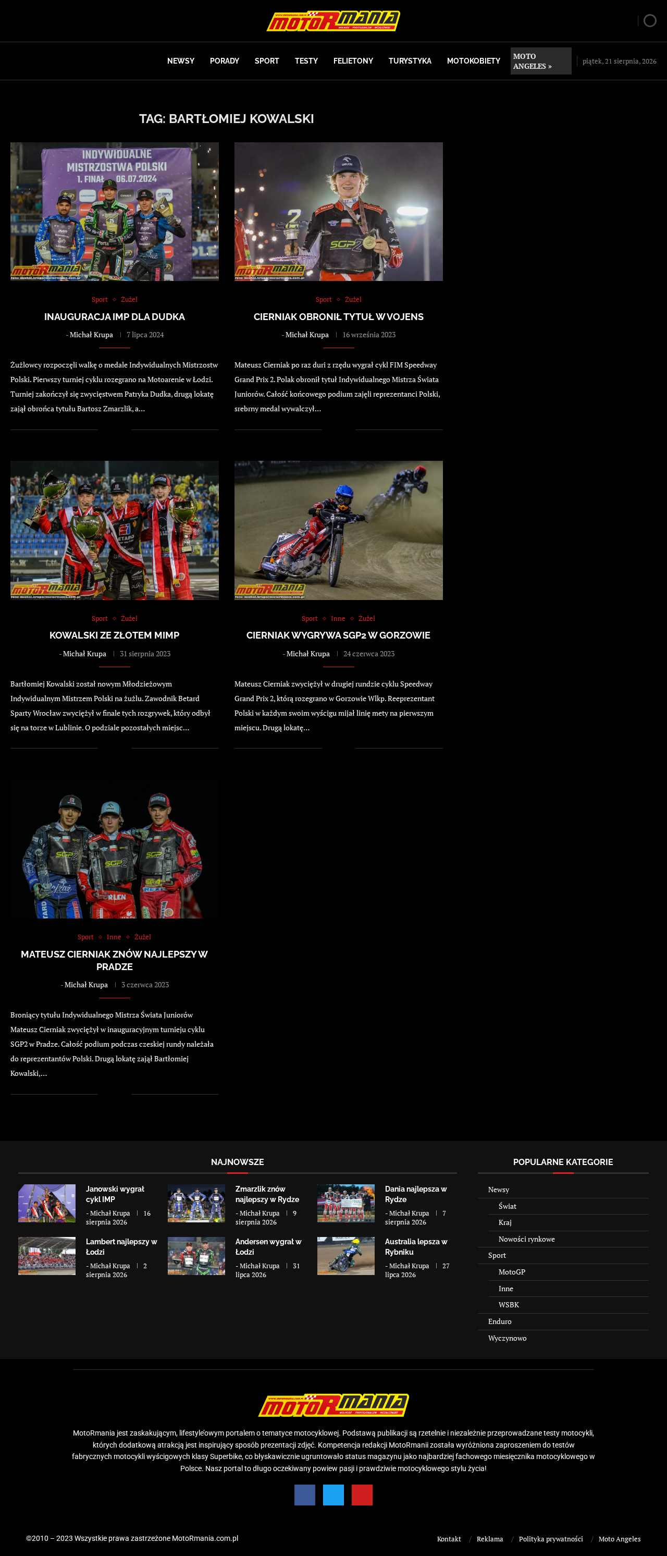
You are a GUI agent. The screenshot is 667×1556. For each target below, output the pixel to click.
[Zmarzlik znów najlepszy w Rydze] (196, 1203)
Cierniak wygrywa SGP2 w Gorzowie (338, 635)
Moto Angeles (620, 1538)
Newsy (180, 61)
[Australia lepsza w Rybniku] (346, 1256)
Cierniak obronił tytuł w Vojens (339, 316)
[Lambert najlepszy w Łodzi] (47, 1256)
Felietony (353, 61)
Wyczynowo (507, 1338)
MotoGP (512, 1272)
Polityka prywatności (551, 1538)
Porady (224, 61)
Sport (267, 61)
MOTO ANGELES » (532, 61)
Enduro (500, 1321)
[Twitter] (333, 1495)
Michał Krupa (91, 334)
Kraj (505, 1222)
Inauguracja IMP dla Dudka (114, 316)
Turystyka (410, 61)
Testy (306, 61)
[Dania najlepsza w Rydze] (346, 1203)
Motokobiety (473, 61)
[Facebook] (304, 1495)
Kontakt (449, 1538)
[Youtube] (362, 1495)
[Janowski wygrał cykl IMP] (47, 1203)
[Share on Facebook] (113, 429)
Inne (506, 1288)
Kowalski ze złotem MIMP (114, 635)
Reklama (490, 1538)
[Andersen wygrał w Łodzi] (196, 1256)
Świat (507, 1206)
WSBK (509, 1304)
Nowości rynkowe (527, 1239)
